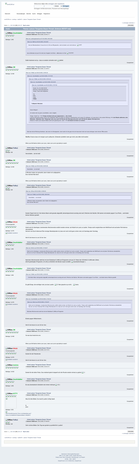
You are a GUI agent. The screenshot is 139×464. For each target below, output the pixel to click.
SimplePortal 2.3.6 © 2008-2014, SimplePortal (69, 460)
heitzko (15, 365)
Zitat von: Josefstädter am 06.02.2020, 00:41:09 (43, 82)
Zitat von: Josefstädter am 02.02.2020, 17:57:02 (44, 85)
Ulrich (15, 222)
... (9, 25)
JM (14, 67)
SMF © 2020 (69, 455)
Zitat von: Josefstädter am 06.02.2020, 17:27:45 (40, 76)
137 (21, 25)
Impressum (64, 454)
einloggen (51, 4)
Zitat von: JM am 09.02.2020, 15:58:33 (36, 191)
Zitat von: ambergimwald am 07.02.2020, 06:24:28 (39, 38)
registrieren (61, 4)
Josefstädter (17, 33)
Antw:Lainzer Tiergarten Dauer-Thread (39, 32)
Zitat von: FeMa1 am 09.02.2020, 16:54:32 (37, 274)
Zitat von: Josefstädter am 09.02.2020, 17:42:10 (38, 299)
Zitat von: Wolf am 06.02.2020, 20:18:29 (37, 41)
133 (11, 25)
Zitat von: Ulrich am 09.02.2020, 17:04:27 (37, 248)
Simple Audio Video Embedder (63, 457)
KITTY (15, 393)
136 (19, 25)
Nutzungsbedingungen (73, 454)
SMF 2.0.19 (62, 455)
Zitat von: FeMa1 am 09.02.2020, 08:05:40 (37, 166)
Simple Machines (77, 455)
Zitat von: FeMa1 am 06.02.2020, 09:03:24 (40, 79)
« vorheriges (125, 22)
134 (14, 25)
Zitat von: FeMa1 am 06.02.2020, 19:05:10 (37, 72)
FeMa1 (15, 148)
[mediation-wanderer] (12, 233)
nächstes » (132, 22)
